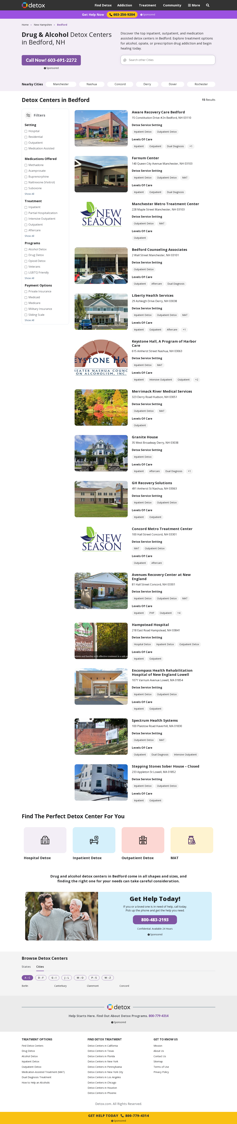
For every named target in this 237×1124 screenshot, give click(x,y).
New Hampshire (43, 24)
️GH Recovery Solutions (152, 483)
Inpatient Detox (30, 1061)
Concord (120, 84)
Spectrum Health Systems (155, 720)
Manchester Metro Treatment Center (165, 203)
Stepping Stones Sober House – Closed (165, 766)
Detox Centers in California (103, 1045)
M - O (80, 977)
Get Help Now (93, 14)
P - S (94, 977)
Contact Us (160, 1056)
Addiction (124, 5)
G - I (54, 977)
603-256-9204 (124, 14)
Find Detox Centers (32, 1045)
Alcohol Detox (30, 1056)
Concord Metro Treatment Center (162, 528)
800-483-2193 (155, 920)
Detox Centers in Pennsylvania (105, 1066)
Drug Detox (28, 1051)
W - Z (108, 977)
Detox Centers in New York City (105, 1072)
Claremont (93, 985)
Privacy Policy (161, 1072)
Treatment (147, 5)
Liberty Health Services (152, 295)
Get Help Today (118, 1115)
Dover (173, 84)
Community (172, 5)
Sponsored (149, 14)
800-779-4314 (158, 1016)
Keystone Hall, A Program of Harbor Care (164, 343)
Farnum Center (145, 158)
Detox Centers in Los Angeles (104, 1077)
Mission (158, 1045)
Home (25, 24)
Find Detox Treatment (105, 1039)
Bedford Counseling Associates (159, 249)
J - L (66, 977)
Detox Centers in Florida (101, 1056)
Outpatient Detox (31, 1066)
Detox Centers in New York (103, 1061)
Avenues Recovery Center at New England (161, 576)
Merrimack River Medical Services (162, 391)
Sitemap (158, 1061)
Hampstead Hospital (150, 624)
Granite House (145, 437)
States (26, 967)
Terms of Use (161, 1066)
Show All (29, 194)
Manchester (61, 84)
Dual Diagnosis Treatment (36, 1077)
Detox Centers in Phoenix (102, 1093)
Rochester (201, 84)
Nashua (92, 84)
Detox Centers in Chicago (102, 1082)
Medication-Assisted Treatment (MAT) (43, 1072)
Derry (147, 84)
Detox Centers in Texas (101, 1051)
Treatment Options (37, 1039)
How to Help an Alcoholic (36, 1082)
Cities (40, 967)
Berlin (25, 985)
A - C (27, 977)
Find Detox (103, 5)
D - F (41, 977)
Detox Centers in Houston (102, 1087)
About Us (159, 1051)
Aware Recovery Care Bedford (158, 112)
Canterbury (60, 985)
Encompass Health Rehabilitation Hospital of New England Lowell (162, 672)
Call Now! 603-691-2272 (51, 60)
